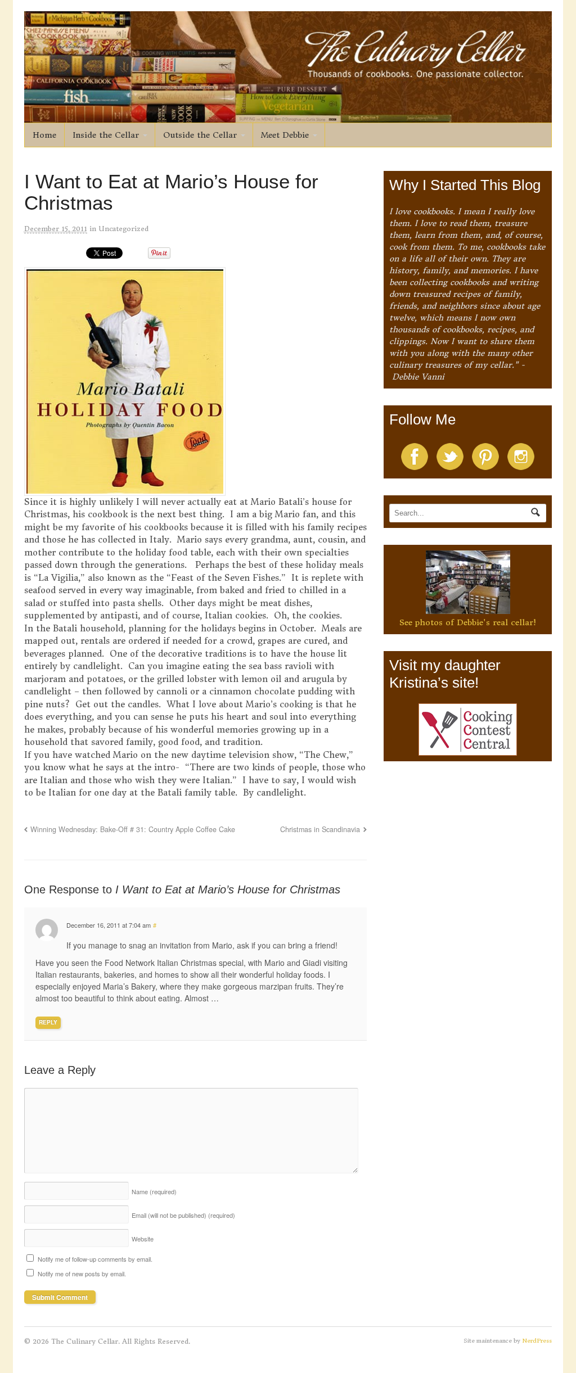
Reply (48, 1022)
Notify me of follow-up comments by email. (95, 1258)
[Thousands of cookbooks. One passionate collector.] (288, 116)
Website (143, 1238)
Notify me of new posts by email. (82, 1273)
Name (154, 1191)
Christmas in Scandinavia (320, 829)
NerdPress (537, 1340)
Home (44, 135)
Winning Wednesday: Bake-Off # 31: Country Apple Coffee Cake (132, 829)
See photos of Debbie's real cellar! (467, 622)
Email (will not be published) (183, 1215)
